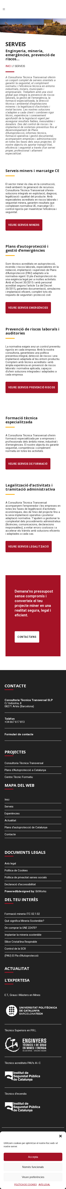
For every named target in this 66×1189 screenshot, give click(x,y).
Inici (7, 799)
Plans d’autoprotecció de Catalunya (26, 827)
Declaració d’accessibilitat (20, 884)
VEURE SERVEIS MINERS (24, 224)
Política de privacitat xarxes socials (26, 877)
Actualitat (10, 820)
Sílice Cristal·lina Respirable (21, 941)
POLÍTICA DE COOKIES (25, 1184)
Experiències (12, 813)
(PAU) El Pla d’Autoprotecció (21, 955)
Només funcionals (33, 1166)
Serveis (9, 806)
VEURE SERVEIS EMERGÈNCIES (28, 307)
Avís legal (10, 863)
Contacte (10, 834)
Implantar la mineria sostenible (23, 934)
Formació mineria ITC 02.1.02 (22, 914)
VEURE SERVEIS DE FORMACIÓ (28, 463)
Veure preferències (33, 1177)
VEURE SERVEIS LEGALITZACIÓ (28, 546)
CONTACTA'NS (26, 636)
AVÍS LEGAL (44, 1184)
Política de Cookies (16, 870)
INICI (8, 66)
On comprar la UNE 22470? (21, 927)
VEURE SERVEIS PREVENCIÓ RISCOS (31, 387)
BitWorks (41, 891)
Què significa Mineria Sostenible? (24, 920)
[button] (60, 1136)
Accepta (33, 1156)
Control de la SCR (15, 948)
